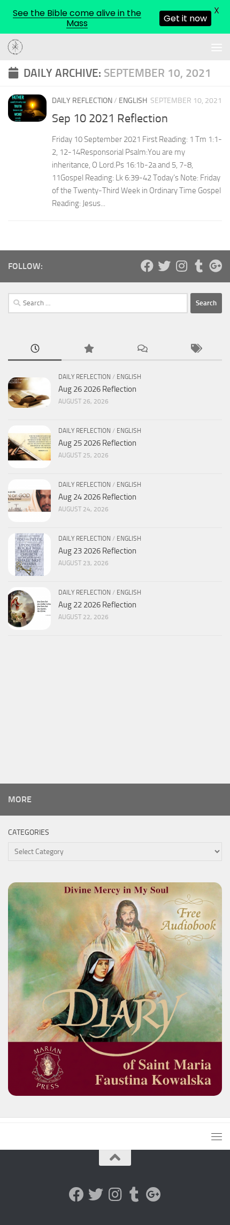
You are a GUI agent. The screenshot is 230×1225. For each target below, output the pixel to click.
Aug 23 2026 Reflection (97, 551)
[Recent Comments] (141, 349)
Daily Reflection (82, 100)
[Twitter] (164, 265)
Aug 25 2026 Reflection (97, 443)
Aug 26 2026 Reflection (97, 389)
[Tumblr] (198, 265)
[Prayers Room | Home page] (18, 47)
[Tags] (195, 349)
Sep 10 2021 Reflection (110, 118)
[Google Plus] (215, 265)
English (133, 100)
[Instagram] (181, 265)
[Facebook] (147, 265)
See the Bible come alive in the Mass (77, 18)
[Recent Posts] (35, 349)
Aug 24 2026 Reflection (97, 497)
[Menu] (216, 47)
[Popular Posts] (88, 349)
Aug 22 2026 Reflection (97, 605)
